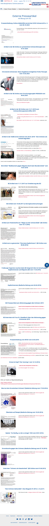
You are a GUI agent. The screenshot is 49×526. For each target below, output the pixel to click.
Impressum (13, 515)
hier (40, 148)
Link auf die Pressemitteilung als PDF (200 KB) (27, 32)
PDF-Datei (43, 437)
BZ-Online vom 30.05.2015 (39, 327)
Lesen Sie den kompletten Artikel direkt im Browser (31, 306)
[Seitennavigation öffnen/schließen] (47, 6)
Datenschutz (20, 515)
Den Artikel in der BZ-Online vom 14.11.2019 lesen (28, 120)
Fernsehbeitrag (27, 331)
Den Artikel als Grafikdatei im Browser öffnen (27, 114)
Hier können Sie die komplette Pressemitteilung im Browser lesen (33, 353)
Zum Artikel (19, 83)
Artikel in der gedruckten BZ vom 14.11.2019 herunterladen (30, 116)
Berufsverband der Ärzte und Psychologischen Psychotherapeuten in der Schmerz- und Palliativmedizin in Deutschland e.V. (31, 344)
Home (8, 515)
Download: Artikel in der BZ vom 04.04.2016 (29, 292)
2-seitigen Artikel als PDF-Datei (34, 492)
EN (28, 0)
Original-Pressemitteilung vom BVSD (27, 355)
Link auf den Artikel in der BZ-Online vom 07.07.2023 (28, 57)
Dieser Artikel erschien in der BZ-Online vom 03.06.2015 (31, 308)
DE (26, 0)
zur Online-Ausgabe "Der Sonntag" (26, 367)
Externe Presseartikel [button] (24, 9)
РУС (30, 0)
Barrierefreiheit (14, 522)
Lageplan (21, 1)
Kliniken (15, 1)
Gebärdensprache (23, 522)
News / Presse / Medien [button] (10, 9)
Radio (20, 331)
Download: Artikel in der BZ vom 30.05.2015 (29, 329)
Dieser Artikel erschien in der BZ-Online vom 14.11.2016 (31, 228)
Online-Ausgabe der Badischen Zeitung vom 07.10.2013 (31, 452)
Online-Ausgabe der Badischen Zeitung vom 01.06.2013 (31, 472)
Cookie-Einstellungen (28, 515)
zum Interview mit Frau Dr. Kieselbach (9, 357)
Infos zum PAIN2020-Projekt (23, 102)
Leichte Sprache (32, 522)
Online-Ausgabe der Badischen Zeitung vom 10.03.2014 (31, 416)
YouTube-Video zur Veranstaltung (24, 150)
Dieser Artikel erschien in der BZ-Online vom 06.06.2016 (31, 248)
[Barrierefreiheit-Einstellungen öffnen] (47, 265)
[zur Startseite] (38, 4)
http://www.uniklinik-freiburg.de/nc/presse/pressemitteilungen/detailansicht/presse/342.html (20, 383)
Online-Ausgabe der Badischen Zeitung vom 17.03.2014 (31, 393)
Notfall (7, 1)
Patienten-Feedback (38, 515)
